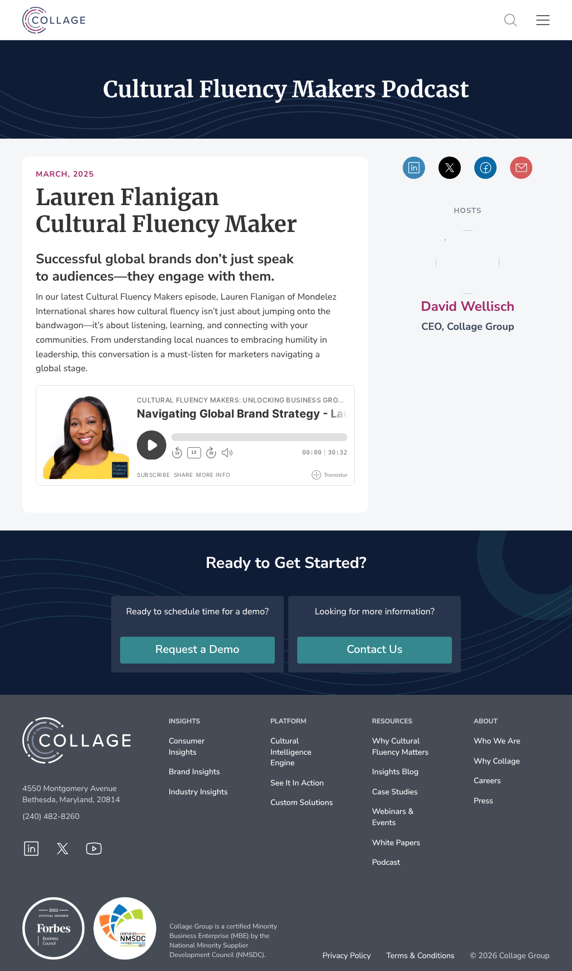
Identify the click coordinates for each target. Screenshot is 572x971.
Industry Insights (198, 792)
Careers (487, 780)
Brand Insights (194, 771)
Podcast (386, 862)
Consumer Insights (186, 746)
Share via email (521, 168)
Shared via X (449, 168)
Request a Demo (197, 649)
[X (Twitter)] (63, 849)
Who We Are (497, 741)
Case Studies (395, 792)
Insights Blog (395, 771)
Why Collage (497, 761)
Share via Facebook (485, 168)
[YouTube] (94, 849)
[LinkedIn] (31, 849)
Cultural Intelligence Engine (290, 752)
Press (483, 800)
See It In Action (297, 783)
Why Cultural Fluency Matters (400, 746)
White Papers (396, 842)
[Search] (510, 20)
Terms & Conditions (420, 956)
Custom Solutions (301, 802)
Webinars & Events (392, 817)
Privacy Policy (347, 956)
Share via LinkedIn (414, 168)
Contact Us (375, 649)
